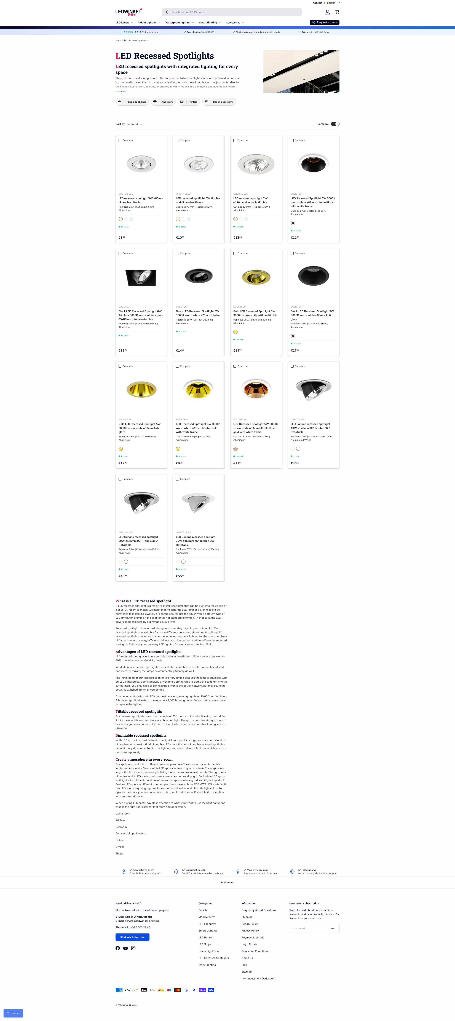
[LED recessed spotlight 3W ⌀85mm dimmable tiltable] (141, 166)
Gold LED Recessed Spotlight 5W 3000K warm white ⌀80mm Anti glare (140, 428)
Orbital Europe (130, 1005)
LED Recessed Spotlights (136, 40)
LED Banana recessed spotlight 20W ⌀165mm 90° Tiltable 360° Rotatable (138, 541)
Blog (244, 964)
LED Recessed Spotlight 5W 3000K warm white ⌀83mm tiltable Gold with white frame (198, 428)
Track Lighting (207, 964)
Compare (323, 124)
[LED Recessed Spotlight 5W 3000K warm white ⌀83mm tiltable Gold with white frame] (199, 392)
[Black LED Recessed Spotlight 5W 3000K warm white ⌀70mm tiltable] (199, 279)
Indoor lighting (147, 22)
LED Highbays (207, 923)
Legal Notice (249, 944)
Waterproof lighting (177, 22)
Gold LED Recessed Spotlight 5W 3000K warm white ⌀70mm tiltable (255, 313)
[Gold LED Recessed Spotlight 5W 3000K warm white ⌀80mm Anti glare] (141, 392)
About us (247, 958)
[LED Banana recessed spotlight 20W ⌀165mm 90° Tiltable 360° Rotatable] (141, 505)
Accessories (233, 22)
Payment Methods (253, 937)
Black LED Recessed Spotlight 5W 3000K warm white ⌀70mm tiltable (198, 313)
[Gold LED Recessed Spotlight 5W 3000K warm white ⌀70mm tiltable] (256, 279)
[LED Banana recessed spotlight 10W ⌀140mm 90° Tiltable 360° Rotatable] (313, 392)
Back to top (227, 882)
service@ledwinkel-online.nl (142, 920)
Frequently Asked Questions (259, 910)
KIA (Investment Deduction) (258, 978)
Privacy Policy (250, 930)
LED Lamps (122, 22)
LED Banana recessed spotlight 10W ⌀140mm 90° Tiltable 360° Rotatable (310, 428)
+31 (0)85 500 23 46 (137, 927)
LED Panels (206, 937)
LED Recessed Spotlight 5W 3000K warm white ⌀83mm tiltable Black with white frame (313, 202)
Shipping (247, 917)
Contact (317, 2)
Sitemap (247, 971)
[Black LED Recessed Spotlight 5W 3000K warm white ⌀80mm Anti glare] (313, 279)
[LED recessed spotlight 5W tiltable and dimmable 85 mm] (199, 166)
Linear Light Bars (209, 951)
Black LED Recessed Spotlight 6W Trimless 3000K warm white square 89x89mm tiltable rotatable (141, 315)
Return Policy (250, 923)
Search (203, 910)
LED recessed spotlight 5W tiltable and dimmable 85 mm (198, 200)
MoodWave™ (207, 917)
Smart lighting (208, 22)
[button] (337, 12)
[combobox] (232, 12)
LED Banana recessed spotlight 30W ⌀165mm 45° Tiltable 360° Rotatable (196, 541)
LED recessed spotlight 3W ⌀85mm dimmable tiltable (141, 200)
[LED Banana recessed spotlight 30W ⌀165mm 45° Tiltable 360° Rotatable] (199, 505)
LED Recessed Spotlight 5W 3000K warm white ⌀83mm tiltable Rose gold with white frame (255, 428)
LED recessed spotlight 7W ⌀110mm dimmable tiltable (250, 200)
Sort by (120, 124)
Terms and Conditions (255, 951)
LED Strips (205, 944)
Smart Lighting (208, 930)
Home (118, 40)
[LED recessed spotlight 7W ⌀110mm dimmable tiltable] (256, 166)
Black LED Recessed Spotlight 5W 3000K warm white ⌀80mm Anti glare (312, 315)
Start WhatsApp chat (132, 937)
